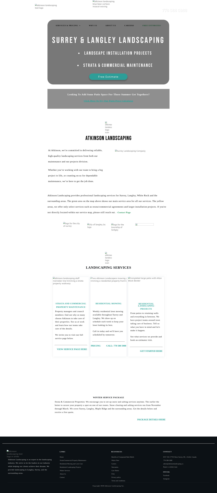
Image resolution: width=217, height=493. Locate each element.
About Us (63, 474)
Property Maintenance (71, 307)
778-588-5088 (167, 460)
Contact (62, 477)
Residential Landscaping (146, 305)
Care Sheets (115, 470)
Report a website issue (170, 467)
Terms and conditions (118, 481)
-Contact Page (123, 212)
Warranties (114, 467)
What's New (115, 460)
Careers (113, 464)
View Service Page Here (72, 349)
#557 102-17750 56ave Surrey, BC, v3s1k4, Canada (179, 457)
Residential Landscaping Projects (70, 467)
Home (62, 457)
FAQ (112, 474)
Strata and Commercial (71, 303)
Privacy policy (116, 477)
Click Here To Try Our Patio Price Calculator (108, 101)
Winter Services (65, 470)
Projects (146, 309)
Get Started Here (151, 351)
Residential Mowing (108, 303)
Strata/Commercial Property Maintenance (73, 460)
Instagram (166, 479)
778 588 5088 (174, 10)
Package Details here (151, 419)
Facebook (166, 475)
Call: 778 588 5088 (116, 345)
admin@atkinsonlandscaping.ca (173, 464)
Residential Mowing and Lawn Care (71, 464)
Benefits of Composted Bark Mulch (122, 457)
